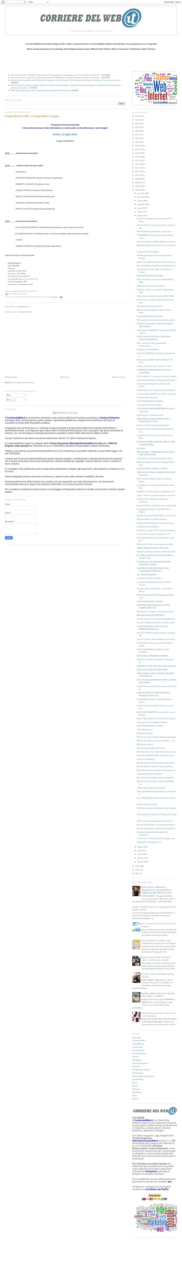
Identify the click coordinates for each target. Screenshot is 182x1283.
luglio (139, 211)
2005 (137, 866)
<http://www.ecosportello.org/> (30, 279)
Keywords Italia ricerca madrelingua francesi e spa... (156, 751)
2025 (137, 120)
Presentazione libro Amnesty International (153, 425)
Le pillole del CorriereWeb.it (148, 251)
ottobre (140, 200)
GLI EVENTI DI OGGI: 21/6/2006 (150, 726)
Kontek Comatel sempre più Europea (151, 748)
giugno (140, 215)
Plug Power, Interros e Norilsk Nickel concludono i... (157, 241)
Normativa (136, 1089)
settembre (141, 204)
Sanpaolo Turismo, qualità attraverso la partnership (156, 505)
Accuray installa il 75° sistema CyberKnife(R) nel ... (156, 619)
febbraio (140, 858)
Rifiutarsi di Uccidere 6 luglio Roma (151, 286)
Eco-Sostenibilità (139, 1053)
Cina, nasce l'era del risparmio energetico (152, 722)
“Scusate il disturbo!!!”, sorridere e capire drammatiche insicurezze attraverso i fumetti (158, 942)
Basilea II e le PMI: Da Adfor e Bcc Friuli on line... (156, 755)
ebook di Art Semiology (146, 759)
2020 (137, 138)
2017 (137, 149)
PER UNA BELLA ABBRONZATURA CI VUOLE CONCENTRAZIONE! (156, 453)
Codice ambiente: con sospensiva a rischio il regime (157, 376)
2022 (137, 131)
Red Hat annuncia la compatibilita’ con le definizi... (156, 390)
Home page (64, 377)
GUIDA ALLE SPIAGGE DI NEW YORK (152, 669)
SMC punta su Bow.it (145, 744)
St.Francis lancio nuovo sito (147, 397)
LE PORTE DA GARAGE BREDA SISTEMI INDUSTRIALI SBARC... (153, 563)
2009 (137, 179)
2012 (137, 167)
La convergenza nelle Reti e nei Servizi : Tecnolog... (157, 393)
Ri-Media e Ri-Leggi (145, 733)
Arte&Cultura (137, 1047)
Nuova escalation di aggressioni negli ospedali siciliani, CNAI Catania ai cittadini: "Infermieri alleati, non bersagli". (55, 77)
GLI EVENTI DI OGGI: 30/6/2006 (150, 275)
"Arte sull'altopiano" (144, 729)
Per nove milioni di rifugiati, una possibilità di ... (155, 766)
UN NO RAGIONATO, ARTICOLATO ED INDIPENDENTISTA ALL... (152, 627)
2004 (137, 869)
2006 (137, 190)
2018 (137, 145)
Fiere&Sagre (137, 1060)
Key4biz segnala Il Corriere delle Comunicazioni (155, 762)
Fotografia (136, 1066)
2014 (137, 160)
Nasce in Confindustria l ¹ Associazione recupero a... (157, 824)
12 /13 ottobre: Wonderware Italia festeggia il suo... (156, 838)
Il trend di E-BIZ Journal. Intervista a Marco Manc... (156, 622)
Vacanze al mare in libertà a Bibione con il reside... (156, 639)
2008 (137, 182)
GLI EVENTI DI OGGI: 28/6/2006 (150, 401)
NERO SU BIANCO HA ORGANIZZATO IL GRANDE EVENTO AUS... (153, 694)
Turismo (135, 1098)
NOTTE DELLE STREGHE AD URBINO (152, 655)
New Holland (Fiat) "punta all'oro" (150, 306)
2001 (137, 873)
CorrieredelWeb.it (139, 1040)
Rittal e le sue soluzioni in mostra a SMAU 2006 (155, 296)
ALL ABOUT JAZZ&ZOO (147, 574)
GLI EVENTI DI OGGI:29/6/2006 (150, 316)
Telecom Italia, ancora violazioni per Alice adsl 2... (156, 320)
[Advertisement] (91, 59)
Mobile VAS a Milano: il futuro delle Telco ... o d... (156, 740)
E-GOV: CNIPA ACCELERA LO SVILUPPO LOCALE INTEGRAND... (153, 338)
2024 (137, 123)
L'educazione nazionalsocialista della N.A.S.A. (155, 458)
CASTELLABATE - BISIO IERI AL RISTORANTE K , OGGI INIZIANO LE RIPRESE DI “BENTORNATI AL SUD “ (156, 890)
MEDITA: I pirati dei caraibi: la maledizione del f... (156, 491)
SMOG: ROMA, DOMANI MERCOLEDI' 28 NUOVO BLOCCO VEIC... (153, 420)
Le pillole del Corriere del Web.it (149, 404)
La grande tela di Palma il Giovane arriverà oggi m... (157, 380)
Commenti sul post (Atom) (23, 382)
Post (10, 395)
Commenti (12, 400)
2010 (137, 175)
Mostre (135, 1082)
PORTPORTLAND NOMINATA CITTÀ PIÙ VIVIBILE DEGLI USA (153, 606)
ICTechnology (137, 1073)
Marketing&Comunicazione (143, 1076)
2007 (137, 186)
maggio (140, 846)
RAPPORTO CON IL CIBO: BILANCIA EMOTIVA (156, 666)
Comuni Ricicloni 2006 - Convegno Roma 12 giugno (32, 116)
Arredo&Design (138, 1043)
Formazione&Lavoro (140, 1063)
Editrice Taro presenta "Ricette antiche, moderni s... (156, 262)
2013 (137, 164)
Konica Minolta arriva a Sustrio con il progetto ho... (156, 770)
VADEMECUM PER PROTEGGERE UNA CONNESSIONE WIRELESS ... (153, 569)
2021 (137, 134)
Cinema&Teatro (138, 1050)
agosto (140, 208)
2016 (137, 153)
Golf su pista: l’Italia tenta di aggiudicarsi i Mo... (155, 544)
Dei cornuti (141, 448)
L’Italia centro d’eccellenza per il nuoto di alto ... (155, 821)
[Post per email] (60, 297)
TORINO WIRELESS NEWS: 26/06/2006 (152, 548)
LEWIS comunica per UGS (147, 804)
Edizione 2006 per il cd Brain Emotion (152, 519)
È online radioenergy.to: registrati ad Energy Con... (156, 828)
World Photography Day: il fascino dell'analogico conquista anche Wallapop (40, 90)
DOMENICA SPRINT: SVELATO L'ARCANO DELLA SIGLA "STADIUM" (157, 995)
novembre (141, 197)
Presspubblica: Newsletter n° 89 (149, 842)
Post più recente (11, 377)
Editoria (135, 1056)
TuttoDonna (136, 1092)
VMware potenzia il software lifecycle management (156, 737)
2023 (137, 127)
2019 (137, 142)
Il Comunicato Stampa (140, 1069)
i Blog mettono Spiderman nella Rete (151, 787)
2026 (137, 116)
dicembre (141, 193)
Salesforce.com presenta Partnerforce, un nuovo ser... (156, 515)
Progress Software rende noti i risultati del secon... (156, 523)
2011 (137, 171)
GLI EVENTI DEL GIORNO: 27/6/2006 (152, 468)
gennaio (140, 861)
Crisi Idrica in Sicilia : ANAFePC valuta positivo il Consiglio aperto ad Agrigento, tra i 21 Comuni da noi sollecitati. (55, 75)
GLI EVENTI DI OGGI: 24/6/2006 (150, 601)
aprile (139, 850)
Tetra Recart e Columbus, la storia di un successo (155, 611)
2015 (137, 156)
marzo (139, 854)
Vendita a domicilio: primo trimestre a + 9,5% (154, 366)
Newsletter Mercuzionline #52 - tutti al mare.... (154, 231)
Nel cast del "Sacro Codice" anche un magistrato (155, 777)
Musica (135, 1085)
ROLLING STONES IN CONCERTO (151, 615)
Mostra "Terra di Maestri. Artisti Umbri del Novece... (157, 718)
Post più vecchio (118, 377)
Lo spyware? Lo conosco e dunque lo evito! (153, 534)
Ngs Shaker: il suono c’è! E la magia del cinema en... (157, 530)
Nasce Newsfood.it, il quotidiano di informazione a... (157, 265)
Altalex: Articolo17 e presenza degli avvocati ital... (156, 495)
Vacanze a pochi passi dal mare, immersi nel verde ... (157, 551)
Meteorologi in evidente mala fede (150, 415)
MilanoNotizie (138, 1079)
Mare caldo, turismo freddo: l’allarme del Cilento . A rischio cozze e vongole (155, 958)
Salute (134, 1095)
